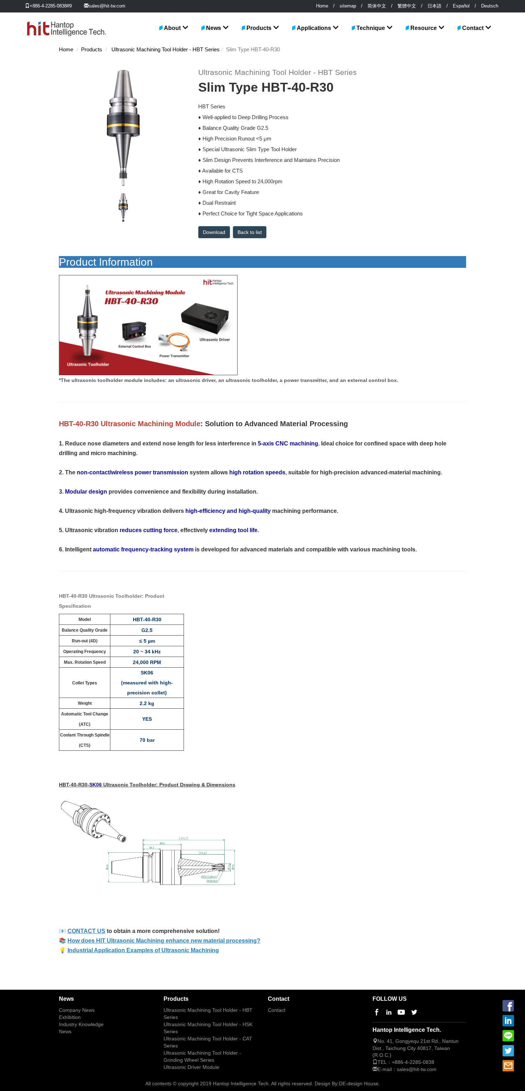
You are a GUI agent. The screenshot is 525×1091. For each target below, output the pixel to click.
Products (258, 28)
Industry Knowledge (81, 1024)
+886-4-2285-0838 (413, 1062)
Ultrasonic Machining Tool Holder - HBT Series (165, 49)
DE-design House (359, 1083)
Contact (473, 28)
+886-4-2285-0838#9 (51, 6)
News (213, 28)
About (172, 28)
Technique (370, 28)
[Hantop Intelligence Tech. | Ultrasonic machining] (66, 21)
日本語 (434, 6)
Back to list (250, 232)
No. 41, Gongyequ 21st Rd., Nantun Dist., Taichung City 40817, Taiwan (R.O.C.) (415, 1048)
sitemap (348, 6)
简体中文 (377, 6)
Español (461, 6)
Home (322, 6)
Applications (314, 28)
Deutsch (489, 6)
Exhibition (70, 1017)
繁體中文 (407, 6)
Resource (423, 28)
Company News (77, 1010)
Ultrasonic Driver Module (191, 1067)
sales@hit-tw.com (107, 6)
